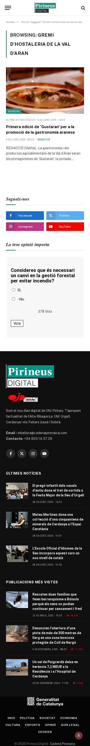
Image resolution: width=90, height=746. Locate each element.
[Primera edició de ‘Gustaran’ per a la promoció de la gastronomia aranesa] (45, 90)
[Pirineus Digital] (45, 8)
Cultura (13, 725)
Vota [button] (17, 323)
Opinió (50, 725)
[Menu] (8, 7)
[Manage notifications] (79, 735)
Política (27, 718)
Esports (32, 725)
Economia (69, 718)
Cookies (45, 732)
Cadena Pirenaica (62, 744)
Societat (14, 111)
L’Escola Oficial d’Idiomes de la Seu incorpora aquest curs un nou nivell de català (57, 553)
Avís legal (70, 725)
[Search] (82, 7)
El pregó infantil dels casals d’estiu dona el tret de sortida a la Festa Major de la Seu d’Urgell (58, 490)
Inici (11, 718)
